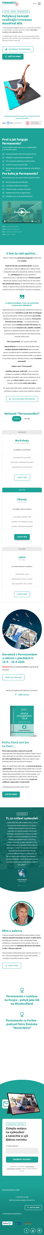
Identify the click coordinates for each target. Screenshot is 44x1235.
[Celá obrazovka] (39, 221)
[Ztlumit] (32, 221)
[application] (22, 212)
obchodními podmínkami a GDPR (20, 1167)
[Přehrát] (5, 221)
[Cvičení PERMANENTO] (11, 3)
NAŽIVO (16, 419)
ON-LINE (27, 419)
